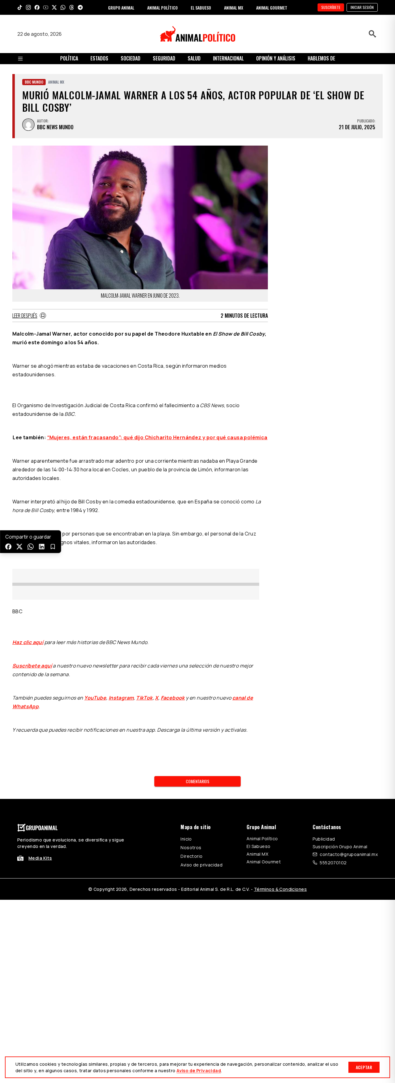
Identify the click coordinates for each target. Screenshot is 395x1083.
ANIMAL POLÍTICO (162, 7)
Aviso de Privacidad (199, 1070)
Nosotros (191, 847)
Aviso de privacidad (201, 865)
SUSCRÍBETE (330, 7)
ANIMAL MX (233, 7)
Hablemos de (321, 58)
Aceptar (364, 1067)
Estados (99, 58)
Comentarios (197, 781)
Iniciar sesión (362, 7)
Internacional (228, 58)
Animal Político (262, 838)
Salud (194, 58)
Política (69, 58)
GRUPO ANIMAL (121, 7)
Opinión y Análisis (275, 58)
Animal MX (257, 854)
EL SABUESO (201, 7)
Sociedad (130, 58)
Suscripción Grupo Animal (340, 846)
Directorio (191, 856)
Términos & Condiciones (280, 889)
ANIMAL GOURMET (271, 7)
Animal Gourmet (264, 862)
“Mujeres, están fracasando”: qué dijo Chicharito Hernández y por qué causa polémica (157, 437)
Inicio (186, 839)
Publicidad (324, 839)
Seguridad (164, 58)
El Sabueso (258, 846)
